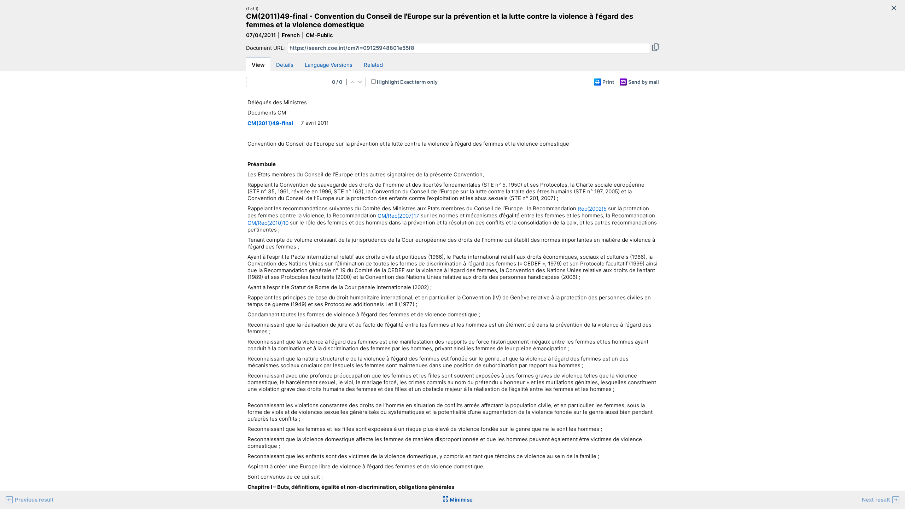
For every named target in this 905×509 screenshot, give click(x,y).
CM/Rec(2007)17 (398, 215)
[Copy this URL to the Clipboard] (655, 48)
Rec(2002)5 (592, 208)
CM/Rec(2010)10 (267, 223)
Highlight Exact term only (407, 82)
